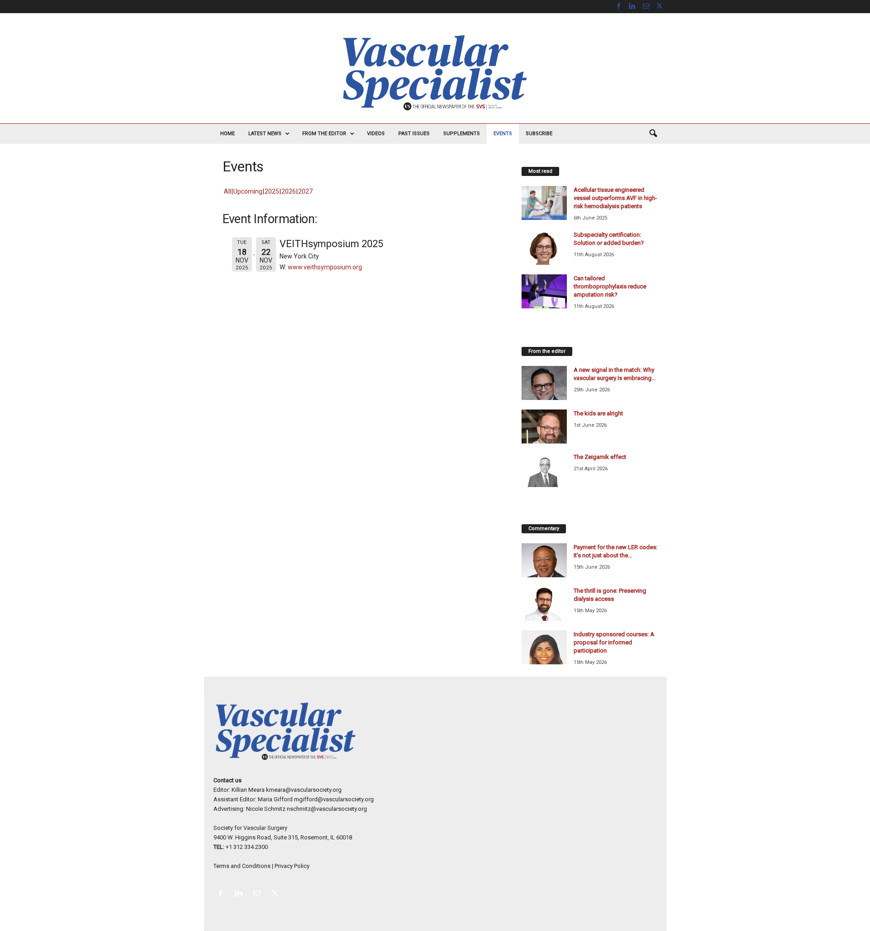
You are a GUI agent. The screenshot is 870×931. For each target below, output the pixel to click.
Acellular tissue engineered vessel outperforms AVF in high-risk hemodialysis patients (615, 198)
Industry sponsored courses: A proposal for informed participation (614, 642)
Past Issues (414, 133)
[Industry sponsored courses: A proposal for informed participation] (544, 647)
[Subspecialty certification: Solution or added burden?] (544, 248)
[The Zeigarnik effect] (544, 470)
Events (502, 133)
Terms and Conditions (242, 866)
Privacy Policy (292, 866)
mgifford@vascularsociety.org (334, 799)
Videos (376, 133)
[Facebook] (619, 6)
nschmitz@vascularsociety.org (327, 808)
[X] (659, 6)
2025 (272, 191)
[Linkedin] (632, 6)
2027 (305, 191)
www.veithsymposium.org (325, 267)
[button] (653, 134)
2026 (288, 191)
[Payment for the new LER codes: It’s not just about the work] (544, 560)
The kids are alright (598, 413)
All (227, 191)
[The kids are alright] (544, 426)
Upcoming (247, 191)
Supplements (461, 133)
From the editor (324, 133)
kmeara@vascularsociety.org (304, 789)
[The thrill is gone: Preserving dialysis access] (544, 604)
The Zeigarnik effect (600, 456)
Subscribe (539, 133)
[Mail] (646, 6)
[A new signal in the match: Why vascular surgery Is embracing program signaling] (544, 383)
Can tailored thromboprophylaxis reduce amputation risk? (610, 286)
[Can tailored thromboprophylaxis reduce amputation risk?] (544, 291)
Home (227, 133)
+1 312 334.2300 (247, 846)
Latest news (264, 133)
